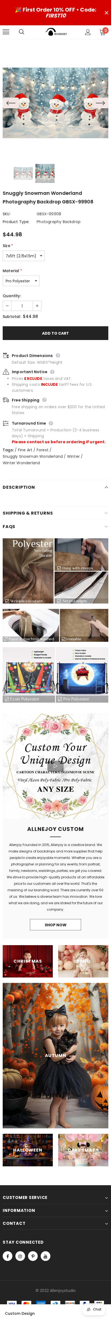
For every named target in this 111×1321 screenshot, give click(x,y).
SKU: (7, 214)
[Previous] (11, 103)
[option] (55, 103)
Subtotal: (12, 316)
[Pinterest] (33, 1256)
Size (8, 245)
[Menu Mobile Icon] (6, 32)
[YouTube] (45, 1256)
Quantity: (12, 296)
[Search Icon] (27, 32)
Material (12, 270)
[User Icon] (88, 32)
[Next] (100, 103)
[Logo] (56, 32)
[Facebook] (7, 1256)
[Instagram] (20, 1256)
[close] (106, 12)
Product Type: (16, 221)
